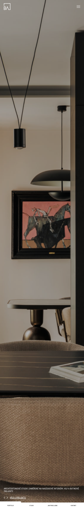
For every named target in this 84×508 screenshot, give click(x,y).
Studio (31, 505)
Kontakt (73, 505)
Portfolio (10, 505)
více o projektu (18, 497)
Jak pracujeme (52, 505)
